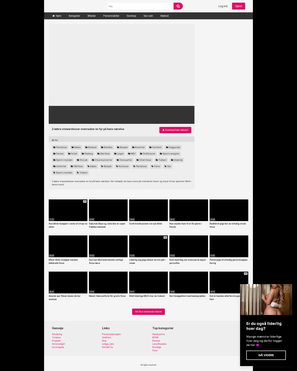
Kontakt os (107, 347)
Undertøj (177, 160)
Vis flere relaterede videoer (148, 311)
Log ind (223, 6)
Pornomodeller (111, 15)
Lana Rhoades (159, 344)
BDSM (155, 337)
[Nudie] (59, 6)
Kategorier (74, 15)
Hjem (58, 15)
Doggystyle (174, 147)
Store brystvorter (103, 160)
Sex (169, 166)
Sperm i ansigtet (170, 153)
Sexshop (131, 15)
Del (56, 140)
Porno (157, 166)
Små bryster (148, 153)
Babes (77, 147)
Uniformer (61, 166)
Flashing (88, 153)
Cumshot (156, 147)
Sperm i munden (64, 160)
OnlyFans (106, 337)
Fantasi (60, 153)
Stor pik (83, 160)
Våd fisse (78, 166)
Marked (164, 15)
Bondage (156, 347)
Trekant (162, 160)
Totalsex (56, 337)
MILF (133, 153)
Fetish (74, 153)
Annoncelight (58, 344)
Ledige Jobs (108, 344)
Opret (238, 6)
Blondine (107, 147)
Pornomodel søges (111, 334)
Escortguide (58, 347)
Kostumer (123, 166)
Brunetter (140, 147)
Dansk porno (158, 334)
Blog (104, 340)
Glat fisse (105, 153)
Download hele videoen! (176, 130)
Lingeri (120, 153)
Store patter (125, 160)
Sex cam (148, 15)
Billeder (92, 15)
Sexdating (57, 334)
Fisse (155, 350)
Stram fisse (145, 160)
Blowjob (123, 147)
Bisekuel (92, 147)
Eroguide (56, 340)
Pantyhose (61, 147)
